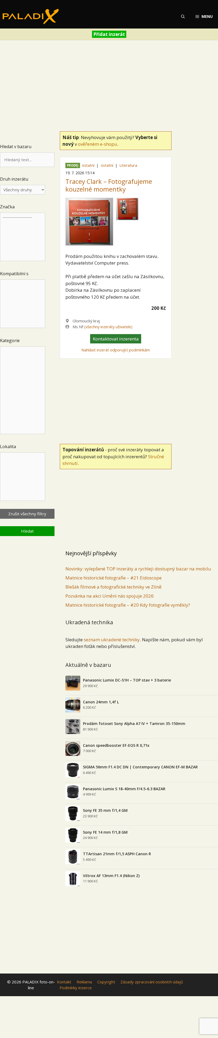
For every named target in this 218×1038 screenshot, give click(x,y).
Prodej (72, 166)
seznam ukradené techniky (112, 639)
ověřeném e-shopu (97, 144)
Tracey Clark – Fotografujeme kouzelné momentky (108, 185)
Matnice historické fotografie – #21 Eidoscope (113, 578)
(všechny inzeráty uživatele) (108, 326)
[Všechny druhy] (22, 189)
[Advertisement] (109, 84)
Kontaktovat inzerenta (116, 339)
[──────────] (22, 237)
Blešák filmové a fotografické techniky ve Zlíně (113, 587)
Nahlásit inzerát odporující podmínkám (115, 349)
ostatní (88, 165)
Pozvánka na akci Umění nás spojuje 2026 (109, 596)
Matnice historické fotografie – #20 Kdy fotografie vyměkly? (127, 605)
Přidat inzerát (109, 34)
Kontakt (64, 981)
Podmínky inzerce (76, 987)
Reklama (84, 981)
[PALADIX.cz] (31, 17)
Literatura (128, 165)
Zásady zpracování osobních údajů (151, 981)
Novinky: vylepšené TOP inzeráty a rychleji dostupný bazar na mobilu (138, 569)
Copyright (106, 981)
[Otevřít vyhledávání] (183, 17)
